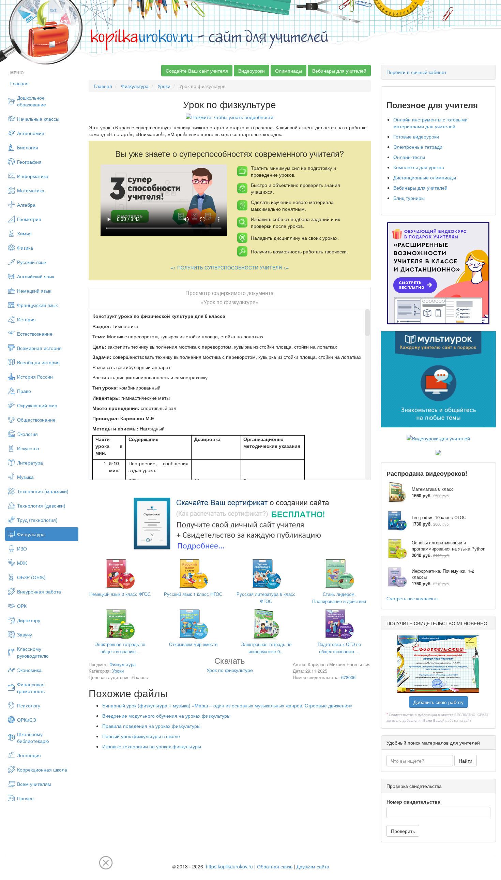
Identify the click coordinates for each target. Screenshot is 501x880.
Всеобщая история (38, 362)
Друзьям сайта (313, 866)
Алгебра (26, 204)
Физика (25, 247)
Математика (30, 190)
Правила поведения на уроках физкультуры (151, 725)
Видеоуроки (251, 70)
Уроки (163, 86)
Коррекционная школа (42, 769)
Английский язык (35, 276)
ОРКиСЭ (26, 719)
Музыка (25, 476)
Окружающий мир (37, 405)
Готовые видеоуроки (416, 136)
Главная (19, 83)
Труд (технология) (37, 519)
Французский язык (37, 305)
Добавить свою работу (438, 702)
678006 (348, 677)
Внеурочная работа (39, 591)
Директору (28, 620)
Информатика (32, 176)
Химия (24, 233)
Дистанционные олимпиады (424, 177)
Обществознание (36, 419)
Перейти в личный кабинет (416, 72)
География (29, 161)
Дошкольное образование (31, 101)
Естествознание (34, 333)
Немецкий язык (34, 290)
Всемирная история (39, 347)
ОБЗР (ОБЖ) (31, 577)
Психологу (28, 705)
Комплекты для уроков (418, 167)
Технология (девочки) (41, 505)
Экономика (29, 669)
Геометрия (29, 219)
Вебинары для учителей (339, 70)
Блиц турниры (409, 197)
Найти (465, 760)
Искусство (28, 448)
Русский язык (31, 262)
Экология (27, 433)
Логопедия (29, 755)
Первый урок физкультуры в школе (141, 736)
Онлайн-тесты (409, 156)
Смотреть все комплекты (412, 598)
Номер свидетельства (413, 801)
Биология (27, 147)
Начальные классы (38, 118)
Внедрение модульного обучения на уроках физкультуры (166, 715)
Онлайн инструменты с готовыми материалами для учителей (430, 123)
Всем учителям (34, 783)
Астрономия (30, 133)
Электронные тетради (417, 146)
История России (35, 376)
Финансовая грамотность (31, 687)
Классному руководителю (33, 652)
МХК (22, 562)
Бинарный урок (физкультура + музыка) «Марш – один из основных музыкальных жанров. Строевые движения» (227, 705)
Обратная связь (274, 866)
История (26, 319)
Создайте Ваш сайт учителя (197, 70)
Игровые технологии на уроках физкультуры (151, 746)
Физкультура (31, 534)
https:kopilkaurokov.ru (229, 866)
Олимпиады (288, 70)
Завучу (24, 634)
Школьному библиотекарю (33, 737)
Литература (30, 462)
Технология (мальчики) (43, 491)
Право (24, 390)
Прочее (25, 798)
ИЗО (22, 548)
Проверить (403, 830)
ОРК (22, 605)
